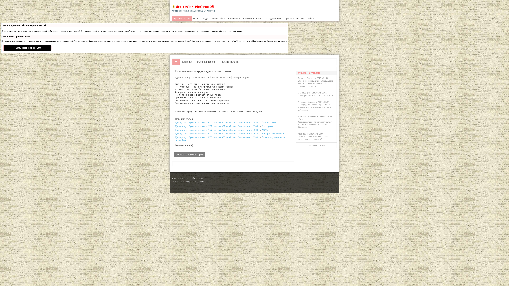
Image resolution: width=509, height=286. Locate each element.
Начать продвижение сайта (27, 48)
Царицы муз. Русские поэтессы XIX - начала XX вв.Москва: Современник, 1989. (216, 122)
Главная (187, 61)
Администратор (182, 77)
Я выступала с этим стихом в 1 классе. (316, 95)
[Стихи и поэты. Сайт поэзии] (193, 8)
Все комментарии (316, 145)
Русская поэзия (206, 61)
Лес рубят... (268, 126)
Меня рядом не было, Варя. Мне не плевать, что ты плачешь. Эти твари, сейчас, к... (315, 107)
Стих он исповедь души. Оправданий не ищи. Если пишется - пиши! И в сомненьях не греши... (316, 83)
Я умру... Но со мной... (274, 133)
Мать (265, 129)
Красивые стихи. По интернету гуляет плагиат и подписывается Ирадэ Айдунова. (315, 124)
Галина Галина (229, 61)
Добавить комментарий (190, 154)
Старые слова (269, 122)
